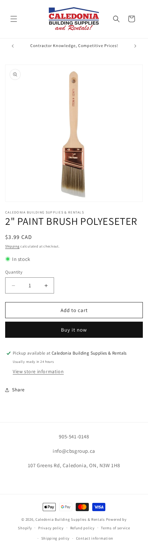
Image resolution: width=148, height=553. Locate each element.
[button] (13, 18)
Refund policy (82, 528)
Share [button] (18, 390)
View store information (38, 371)
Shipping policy (55, 538)
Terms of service (115, 528)
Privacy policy (51, 528)
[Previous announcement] (12, 46)
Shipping (12, 246)
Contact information (94, 538)
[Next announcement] (135, 46)
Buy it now (74, 329)
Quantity (13, 272)
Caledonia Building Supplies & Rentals (70, 519)
